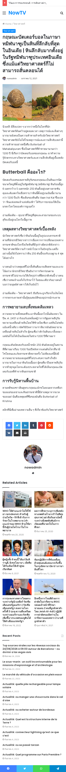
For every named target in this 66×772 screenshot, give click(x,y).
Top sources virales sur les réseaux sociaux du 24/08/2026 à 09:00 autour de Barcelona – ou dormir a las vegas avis (31, 649)
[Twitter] (17, 425)
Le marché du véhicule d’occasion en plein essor (32, 674)
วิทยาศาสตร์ (19, 23)
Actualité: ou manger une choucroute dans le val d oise (33, 698)
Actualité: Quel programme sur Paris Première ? (32, 754)
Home (8, 23)
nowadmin (12, 78)
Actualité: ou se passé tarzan (21, 745)
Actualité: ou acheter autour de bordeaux (29, 709)
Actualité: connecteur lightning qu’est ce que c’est (31, 733)
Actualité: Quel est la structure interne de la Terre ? (30, 721)
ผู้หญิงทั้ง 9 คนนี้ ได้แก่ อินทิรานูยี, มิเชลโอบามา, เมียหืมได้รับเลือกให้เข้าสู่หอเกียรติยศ (17, 564)
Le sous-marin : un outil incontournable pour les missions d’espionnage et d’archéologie (32, 663)
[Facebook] (9, 425)
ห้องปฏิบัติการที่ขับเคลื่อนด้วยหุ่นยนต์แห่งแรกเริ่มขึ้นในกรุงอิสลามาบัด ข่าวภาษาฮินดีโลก (48, 564)
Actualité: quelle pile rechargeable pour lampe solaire (32, 685)
